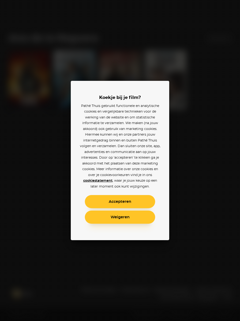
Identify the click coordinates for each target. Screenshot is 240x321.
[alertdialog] (120, 160)
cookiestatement (97, 180)
